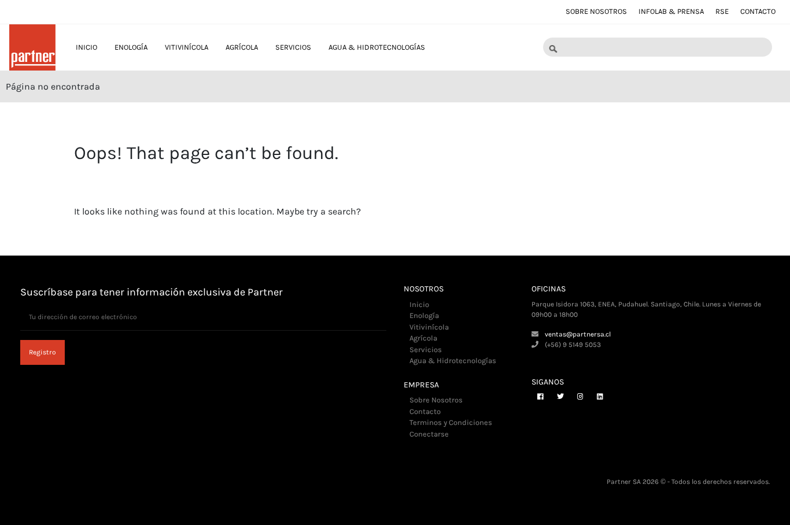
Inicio (86, 47)
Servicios (293, 47)
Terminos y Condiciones (450, 422)
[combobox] (657, 47)
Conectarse (429, 434)
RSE (722, 11)
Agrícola (242, 47)
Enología (131, 47)
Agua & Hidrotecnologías (376, 47)
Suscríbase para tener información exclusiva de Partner (151, 292)
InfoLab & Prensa (671, 11)
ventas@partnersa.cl (578, 334)
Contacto (758, 11)
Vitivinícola (186, 47)
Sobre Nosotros (596, 11)
